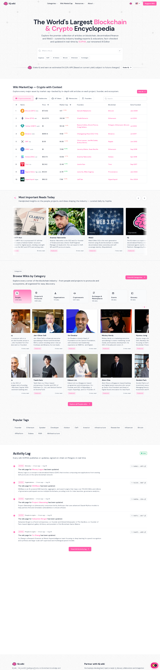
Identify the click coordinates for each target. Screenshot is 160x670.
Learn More (117, 67)
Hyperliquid (29, 179)
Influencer (129, 427)
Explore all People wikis (78, 404)
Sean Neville (93, 149)
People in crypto (30, 515)
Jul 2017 (133, 134)
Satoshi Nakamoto (84, 111)
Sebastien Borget (39, 519)
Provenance (113, 172)
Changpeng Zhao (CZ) (85, 134)
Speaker (42, 427)
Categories (51, 3)
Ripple (110, 142)
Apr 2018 (133, 157)
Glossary (28, 466)
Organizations (29, 482)
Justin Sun (81, 164)
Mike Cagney (89, 172)
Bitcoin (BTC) (30, 111)
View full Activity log (79, 549)
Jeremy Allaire (82, 149)
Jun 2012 (133, 142)
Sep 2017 (133, 164)
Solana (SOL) (30, 157)
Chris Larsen (82, 140)
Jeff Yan (80, 179)
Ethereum (74, 58)
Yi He (96, 134)
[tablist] (53, 98)
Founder (18, 427)
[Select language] (138, 3)
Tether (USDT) (30, 126)
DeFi (47, 58)
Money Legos (38, 469)
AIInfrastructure (53, 433)
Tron (27, 164)
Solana (110, 157)
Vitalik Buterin (82, 118)
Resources (79, 3)
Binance (28, 134)
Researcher (115, 427)
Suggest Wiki (150, 3)
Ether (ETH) (29, 118)
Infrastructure (100, 427)
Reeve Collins (82, 125)
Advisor (67, 427)
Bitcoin (65, 58)
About (90, 3)
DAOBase (36, 486)
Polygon (111, 125)
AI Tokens (56, 58)
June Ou (80, 172)
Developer (55, 427)
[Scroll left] (138, 198)
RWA (40, 433)
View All (140, 91)
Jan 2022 (133, 172)
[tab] (23, 98)
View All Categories (134, 277)
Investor (86, 427)
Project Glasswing (40, 502)
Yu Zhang (36, 535)
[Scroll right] (144, 198)
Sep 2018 (133, 149)
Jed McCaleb (93, 140)
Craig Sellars (82, 127)
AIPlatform (19, 433)
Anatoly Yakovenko (84, 157)
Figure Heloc (30, 172)
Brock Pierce (93, 125)
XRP (26, 142)
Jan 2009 (134, 111)
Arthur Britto (82, 143)
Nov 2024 (134, 179)
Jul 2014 (133, 118)
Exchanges (84, 58)
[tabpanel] (80, 143)
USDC (27, 149)
